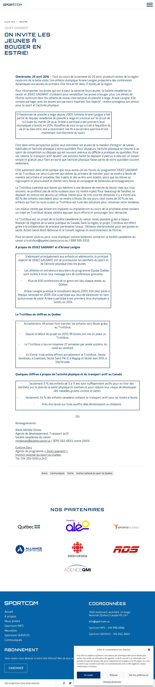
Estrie (70, 473)
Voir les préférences (138, 675)
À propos (10, 616)
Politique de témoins (112, 682)
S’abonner (15, 668)
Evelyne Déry (23, 447)
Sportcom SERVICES (17, 635)
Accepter (88, 675)
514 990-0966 (116, 627)
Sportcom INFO (14, 626)
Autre (44, 473)
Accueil (9, 612)
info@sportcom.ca (99, 621)
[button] (148, 649)
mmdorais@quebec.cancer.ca (32, 441)
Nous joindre (12, 621)
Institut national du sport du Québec (38, 455)
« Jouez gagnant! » (56, 451)
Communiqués (57, 473)
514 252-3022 (121, 634)
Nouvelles (11, 630)
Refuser (114, 675)
